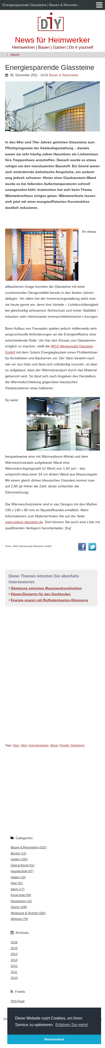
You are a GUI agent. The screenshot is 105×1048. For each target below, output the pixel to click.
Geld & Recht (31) (22, 865)
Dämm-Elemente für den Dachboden (41, 594)
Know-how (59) (21, 895)
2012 (14, 966)
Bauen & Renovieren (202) (28, 847)
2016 (14, 942)
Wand (54, 745)
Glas (16, 745)
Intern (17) (17, 889)
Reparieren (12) (21, 901)
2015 (14, 948)
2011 (14, 972)
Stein (24, 745)
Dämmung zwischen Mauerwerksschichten (46, 588)
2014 (14, 954)
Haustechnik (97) (22, 871)
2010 (14, 977)
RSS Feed (17, 1001)
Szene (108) (19, 907)
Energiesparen (39, 745)
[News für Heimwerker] (52, 21)
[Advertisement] (52, 676)
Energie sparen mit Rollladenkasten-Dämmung (49, 600)
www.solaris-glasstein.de (24, 522)
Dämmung (77, 745)
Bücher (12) (18, 853)
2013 (14, 960)
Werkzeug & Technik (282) (28, 913)
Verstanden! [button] (54, 1039)
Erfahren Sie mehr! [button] (71, 1025)
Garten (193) (19, 859)
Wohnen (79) (19, 919)
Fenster (64, 745)
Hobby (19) (18, 877)
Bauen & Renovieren (63, 75)
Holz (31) (17, 883)
